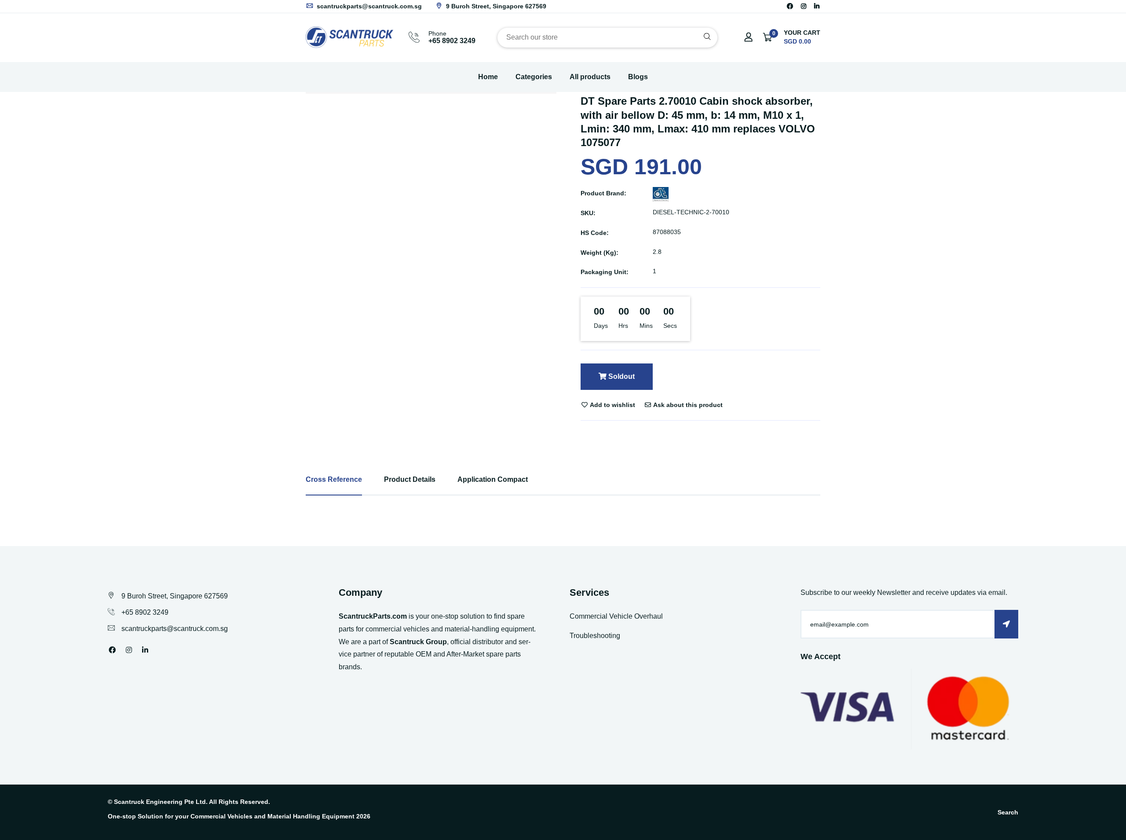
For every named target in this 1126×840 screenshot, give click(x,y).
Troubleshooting (595, 635)
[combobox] (607, 38)
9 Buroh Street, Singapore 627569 (495, 6)
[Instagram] (803, 6)
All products (590, 77)
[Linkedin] (816, 6)
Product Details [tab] (409, 479)
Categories (533, 77)
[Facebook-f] (790, 6)
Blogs (638, 77)
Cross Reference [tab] (334, 479)
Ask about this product (687, 404)
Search (1008, 812)
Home (488, 77)
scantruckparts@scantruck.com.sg (368, 6)
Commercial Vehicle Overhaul (616, 616)
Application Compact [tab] (492, 479)
